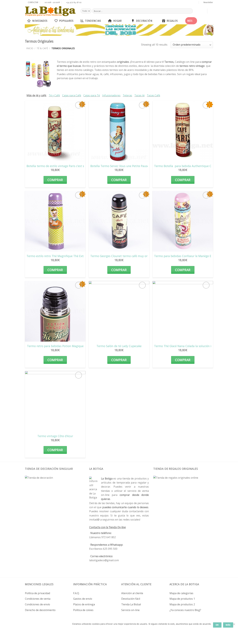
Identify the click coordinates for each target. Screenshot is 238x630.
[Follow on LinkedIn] (193, 3)
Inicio (29, 48)
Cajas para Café (71, 95)
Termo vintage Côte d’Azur (55, 436)
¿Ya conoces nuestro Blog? (185, 610)
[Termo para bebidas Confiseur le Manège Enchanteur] (183, 221)
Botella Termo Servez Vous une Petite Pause (119, 166)
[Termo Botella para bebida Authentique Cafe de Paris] (183, 131)
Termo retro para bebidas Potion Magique (55, 346)
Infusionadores (111, 95)
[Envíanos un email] (184, 3)
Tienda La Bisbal (131, 604)
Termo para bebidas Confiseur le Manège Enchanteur (189, 256)
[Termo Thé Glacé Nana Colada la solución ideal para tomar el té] (183, 311)
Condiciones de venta (37, 598)
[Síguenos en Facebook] (175, 3)
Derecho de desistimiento (40, 610)
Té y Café (54, 95)
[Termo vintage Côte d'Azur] (55, 401)
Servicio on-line (130, 610)
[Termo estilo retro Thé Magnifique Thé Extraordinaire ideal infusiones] (55, 221)
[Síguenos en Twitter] (181, 3)
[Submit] (190, 11)
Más (189, 20)
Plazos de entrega (84, 604)
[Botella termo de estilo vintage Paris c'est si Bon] (55, 131)
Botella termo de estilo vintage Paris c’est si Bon (59, 166)
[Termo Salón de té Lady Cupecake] (119, 311)
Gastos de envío (82, 598)
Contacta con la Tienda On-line (107, 527)
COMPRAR (55, 180)
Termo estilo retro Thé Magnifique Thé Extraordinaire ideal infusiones (73, 256)
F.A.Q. (76, 593)
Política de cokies (83, 610)
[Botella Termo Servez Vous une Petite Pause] (119, 131)
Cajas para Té (91, 95)
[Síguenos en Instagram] (178, 3)
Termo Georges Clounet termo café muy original (122, 256)
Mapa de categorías (181, 593)
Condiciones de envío (37, 604)
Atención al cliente (132, 593)
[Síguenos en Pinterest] (190, 3)
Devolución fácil (130, 598)
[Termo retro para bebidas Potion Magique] (55, 311)
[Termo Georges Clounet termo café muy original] (119, 221)
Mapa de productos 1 (182, 598)
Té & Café (42, 48)
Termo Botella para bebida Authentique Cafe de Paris (190, 166)
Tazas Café (153, 95)
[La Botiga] (50, 11)
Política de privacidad (37, 593)
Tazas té (139, 95)
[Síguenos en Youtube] (196, 3)
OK (217, 625)
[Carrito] (203, 11)
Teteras (127, 95)
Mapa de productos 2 (182, 604)
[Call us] (187, 3)
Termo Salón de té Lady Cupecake (119, 346)
